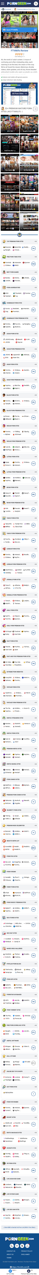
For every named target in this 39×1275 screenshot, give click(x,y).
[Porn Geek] (19, 3)
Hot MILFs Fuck (9, 189)
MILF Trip (9, 228)
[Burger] (2, 3)
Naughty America (28, 131)
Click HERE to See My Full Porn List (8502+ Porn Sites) (19, 1227)
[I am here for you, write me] (17, 1246)
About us (10, 1254)
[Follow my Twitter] (22, 1246)
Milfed (28, 150)
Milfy (9, 209)
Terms (9, 1258)
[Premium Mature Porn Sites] (35, 109)
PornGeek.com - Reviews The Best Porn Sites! (22, 1261)
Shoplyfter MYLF (28, 189)
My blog (27, 1245)
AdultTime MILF (9, 150)
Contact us (11, 1251)
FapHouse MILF (28, 228)
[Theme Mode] (12, 1246)
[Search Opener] (36, 4)
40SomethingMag (28, 209)
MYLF (9, 131)
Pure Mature (9, 170)
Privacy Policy (26, 1251)
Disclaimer (25, 1254)
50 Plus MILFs (28, 170)
